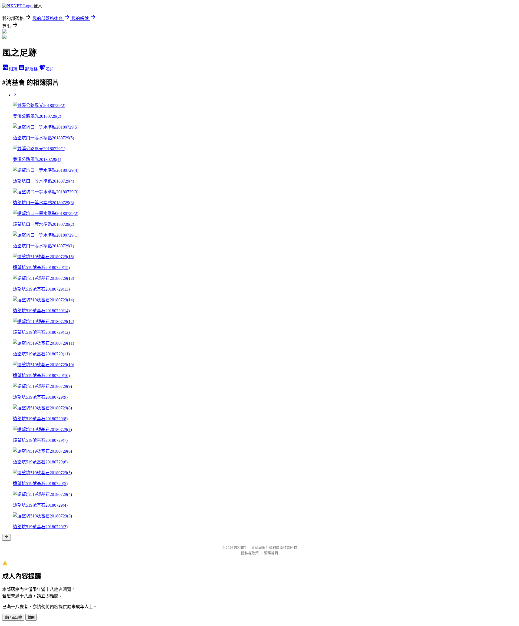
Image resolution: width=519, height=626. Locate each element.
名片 (49, 69)
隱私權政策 (250, 553)
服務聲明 (271, 553)
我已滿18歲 (13, 617)
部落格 (32, 69)
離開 (31, 617)
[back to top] (6, 537)
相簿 (13, 69)
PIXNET (240, 548)
